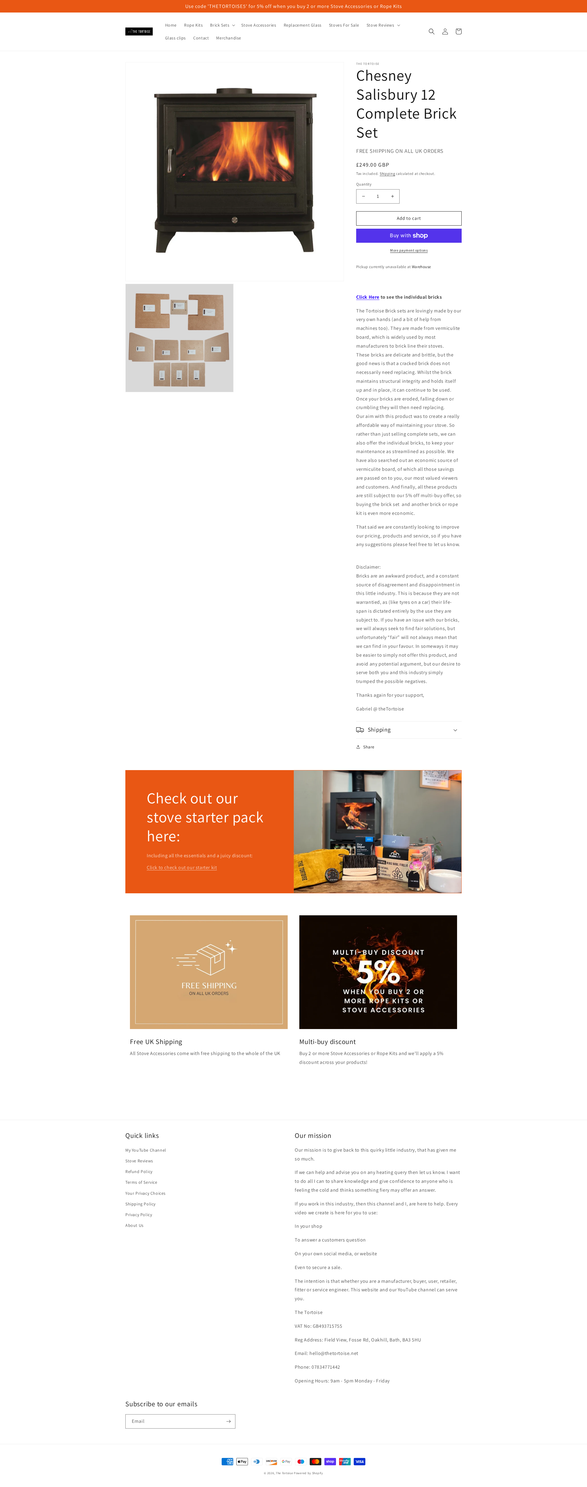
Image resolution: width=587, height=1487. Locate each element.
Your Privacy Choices (145, 1193)
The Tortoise (284, 1473)
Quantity (363, 184)
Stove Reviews (139, 1161)
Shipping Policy (140, 1204)
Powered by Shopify (308, 1473)
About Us (134, 1225)
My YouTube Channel (145, 1150)
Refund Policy (139, 1171)
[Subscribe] (228, 1421)
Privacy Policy (138, 1214)
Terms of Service (141, 1182)
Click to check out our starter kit (182, 867)
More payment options (409, 250)
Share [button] (369, 747)
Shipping (387, 173)
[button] (222, 25)
